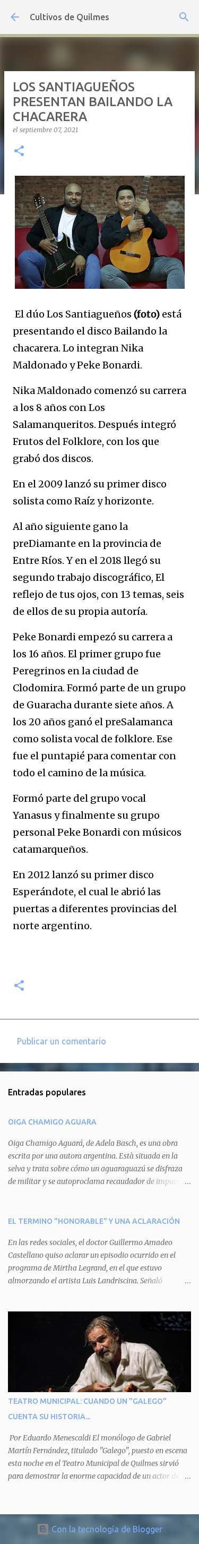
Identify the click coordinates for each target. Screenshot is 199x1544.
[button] (19, 151)
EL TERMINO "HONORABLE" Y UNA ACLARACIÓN (94, 1221)
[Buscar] (184, 17)
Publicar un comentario (61, 1041)
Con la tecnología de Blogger (105, 1529)
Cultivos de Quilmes (69, 17)
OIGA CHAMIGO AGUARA (52, 1122)
